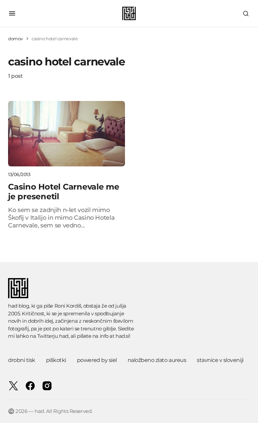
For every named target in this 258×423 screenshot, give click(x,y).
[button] (12, 13)
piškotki (56, 360)
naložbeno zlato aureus (157, 360)
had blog (18, 306)
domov (15, 38)
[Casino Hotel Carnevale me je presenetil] (66, 134)
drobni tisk (21, 360)
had (64, 336)
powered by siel (97, 360)
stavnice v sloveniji (220, 360)
